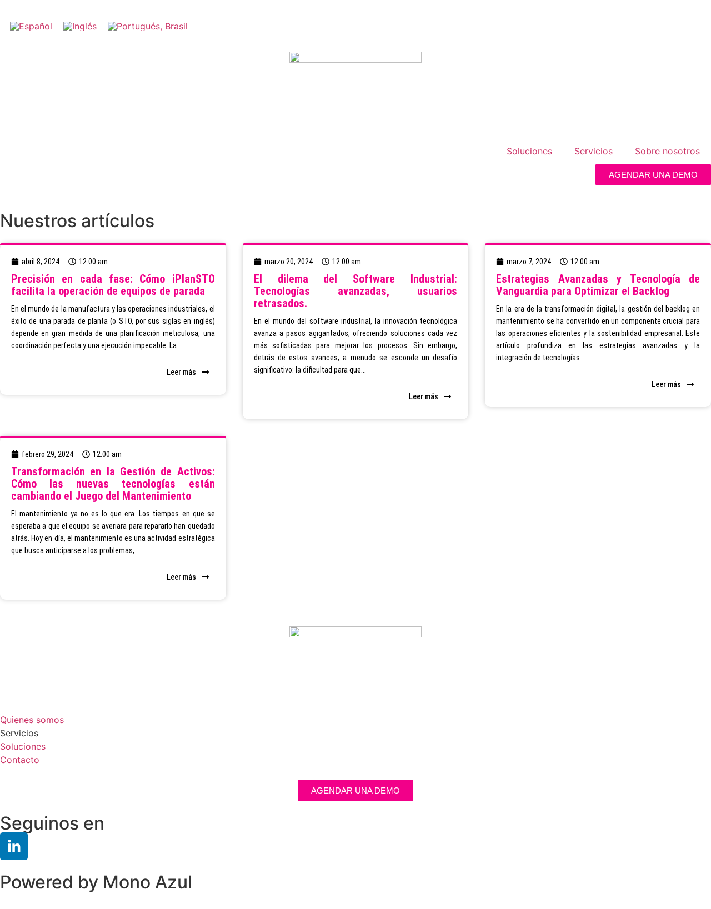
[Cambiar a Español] (31, 26)
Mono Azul (147, 882)
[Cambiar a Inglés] (80, 26)
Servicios (593, 151)
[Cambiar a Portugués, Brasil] (147, 26)
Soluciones (529, 151)
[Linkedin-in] (14, 846)
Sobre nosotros (667, 151)
